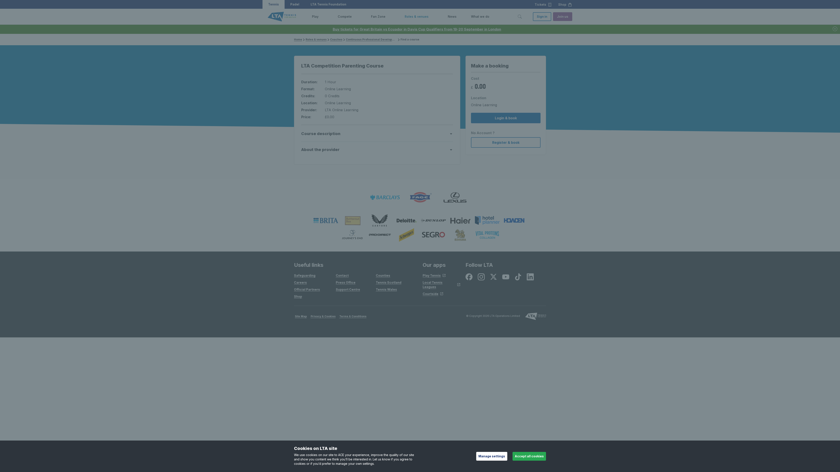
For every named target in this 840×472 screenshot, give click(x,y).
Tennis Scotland (388, 282)
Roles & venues (316, 39)
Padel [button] (294, 4)
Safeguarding (304, 275)
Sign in (542, 16)
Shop (298, 296)
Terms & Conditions (352, 316)
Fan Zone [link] (378, 16)
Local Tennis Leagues (433, 285)
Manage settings (491, 456)
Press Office (345, 282)
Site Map (301, 316)
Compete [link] (345, 16)
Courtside (430, 294)
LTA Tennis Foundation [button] (328, 4)
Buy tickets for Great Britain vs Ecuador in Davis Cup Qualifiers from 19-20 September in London (417, 29)
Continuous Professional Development (372, 39)
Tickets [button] (540, 4)
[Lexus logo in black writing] (455, 197)
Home (298, 39)
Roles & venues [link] (417, 16)
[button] (321, 16)
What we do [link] (480, 16)
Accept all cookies (529, 456)
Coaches (336, 39)
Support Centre (348, 289)
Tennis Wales (386, 289)
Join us (562, 16)
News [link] (452, 16)
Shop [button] (562, 4)
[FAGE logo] (420, 197)
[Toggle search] (519, 16)
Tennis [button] (273, 4)
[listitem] (325, 220)
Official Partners (307, 289)
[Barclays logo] (385, 197)
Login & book (506, 118)
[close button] (835, 29)
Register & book (506, 142)
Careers (300, 282)
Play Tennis (432, 275)
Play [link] (315, 16)
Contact (342, 275)
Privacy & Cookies (323, 316)
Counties (383, 275)
